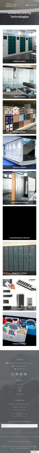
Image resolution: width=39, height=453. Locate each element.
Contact (19, 415)
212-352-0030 (33, 5)
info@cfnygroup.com (21, 366)
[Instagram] (17, 374)
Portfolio (19, 384)
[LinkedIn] (21, 374)
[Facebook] (12, 374)
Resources (19, 394)
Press (19, 391)
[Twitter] (25, 374)
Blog (19, 387)
